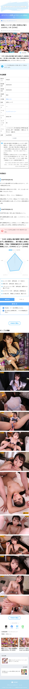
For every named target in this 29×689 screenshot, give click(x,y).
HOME (15, 682)
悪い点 (22, 299)
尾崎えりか (9, 99)
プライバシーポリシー (12, 685)
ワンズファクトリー (11, 111)
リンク (20, 685)
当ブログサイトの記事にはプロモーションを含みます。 (14, 16)
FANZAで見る (14, 323)
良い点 (7, 299)
